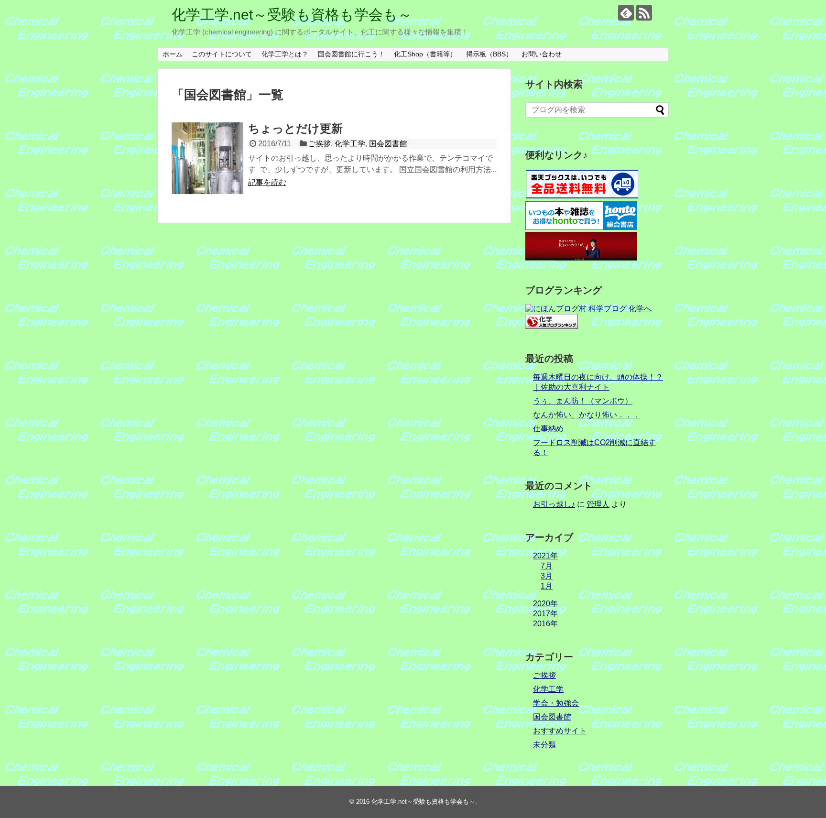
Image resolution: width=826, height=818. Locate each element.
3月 (547, 576)
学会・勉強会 (556, 703)
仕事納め (548, 429)
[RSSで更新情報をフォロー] (644, 13)
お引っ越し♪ (554, 504)
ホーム (173, 54)
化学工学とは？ (284, 54)
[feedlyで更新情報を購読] (626, 13)
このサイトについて (222, 54)
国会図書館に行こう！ (351, 54)
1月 (547, 586)
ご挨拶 (319, 144)
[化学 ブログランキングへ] (551, 326)
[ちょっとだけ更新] (207, 158)
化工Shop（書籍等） (425, 54)
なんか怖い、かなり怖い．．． (586, 415)
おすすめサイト (560, 731)
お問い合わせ (542, 54)
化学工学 (350, 144)
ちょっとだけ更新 (295, 128)
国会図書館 (388, 144)
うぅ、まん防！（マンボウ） (582, 401)
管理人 (598, 504)
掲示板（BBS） (489, 54)
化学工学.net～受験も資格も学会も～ (292, 14)
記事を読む (267, 182)
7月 (547, 566)
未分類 (544, 745)
